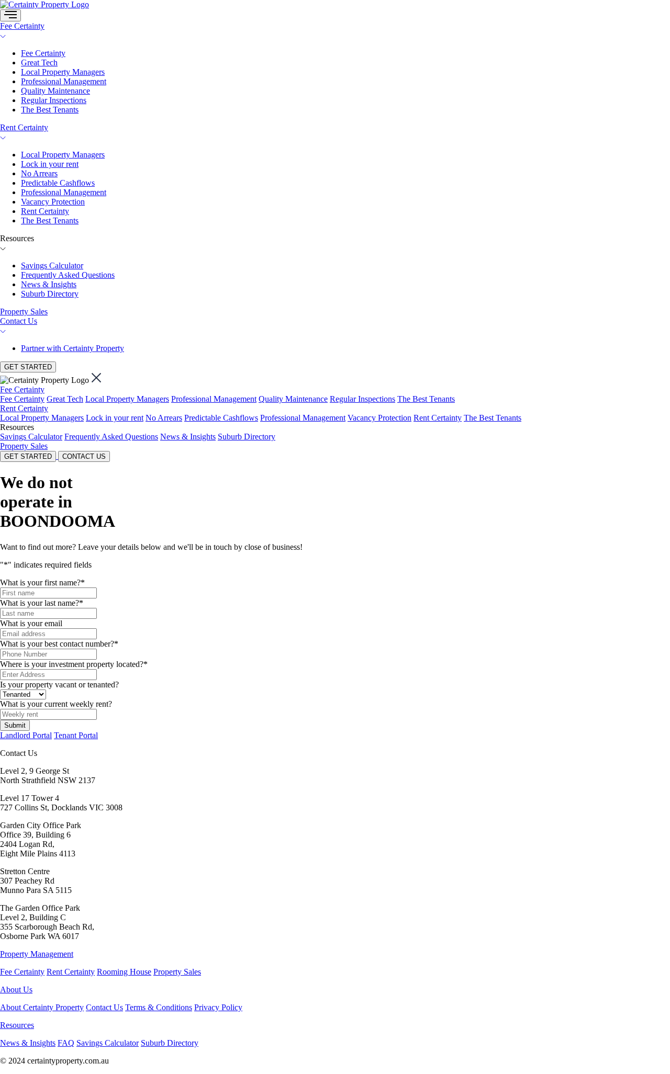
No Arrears (39, 173)
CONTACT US (84, 456)
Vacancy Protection (53, 201)
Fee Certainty (22, 25)
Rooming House (124, 971)
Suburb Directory (50, 293)
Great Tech (39, 62)
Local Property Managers (63, 71)
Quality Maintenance (55, 90)
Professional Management (63, 81)
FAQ (66, 1042)
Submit (15, 725)
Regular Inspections (53, 100)
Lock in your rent (50, 164)
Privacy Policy (218, 1007)
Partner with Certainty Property (72, 348)
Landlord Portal (26, 735)
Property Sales (24, 311)
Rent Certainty (24, 127)
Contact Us (18, 320)
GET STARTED (28, 367)
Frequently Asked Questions (68, 274)
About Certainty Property (42, 1007)
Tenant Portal (76, 735)
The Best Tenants (50, 109)
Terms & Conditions (158, 1007)
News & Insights (48, 284)
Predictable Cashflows (58, 182)
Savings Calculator (52, 265)
